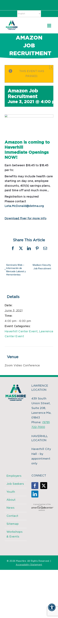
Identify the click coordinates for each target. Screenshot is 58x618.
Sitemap (12, 524)
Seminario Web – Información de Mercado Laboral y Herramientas (16, 269)
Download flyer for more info (25, 218)
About (11, 500)
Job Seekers (15, 484)
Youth (10, 492)
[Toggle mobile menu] (49, 25)
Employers (13, 476)
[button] (51, 609)
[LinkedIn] (34, 494)
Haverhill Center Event (21, 331)
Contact (12, 516)
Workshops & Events (14, 534)
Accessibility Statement (29, 565)
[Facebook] (34, 485)
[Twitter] (43, 485)
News (10, 508)
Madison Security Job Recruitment (42, 266)
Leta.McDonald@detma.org (24, 206)
